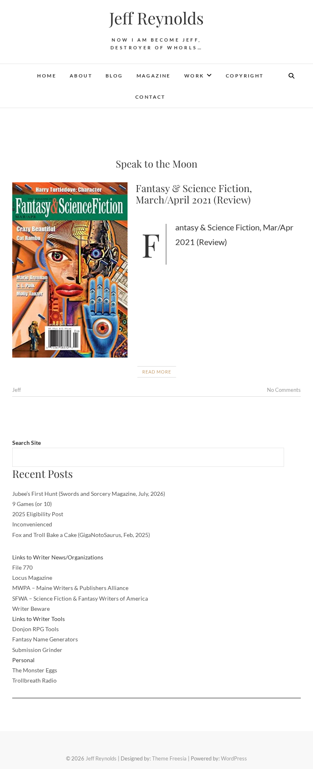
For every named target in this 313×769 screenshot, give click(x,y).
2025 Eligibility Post (37, 513)
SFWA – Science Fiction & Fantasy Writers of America (80, 598)
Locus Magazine (32, 577)
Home (46, 76)
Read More (156, 371)
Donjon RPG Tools (35, 628)
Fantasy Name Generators (45, 639)
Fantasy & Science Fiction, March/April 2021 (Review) (194, 193)
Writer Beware (31, 608)
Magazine (154, 76)
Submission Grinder (37, 649)
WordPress (234, 758)
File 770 (22, 567)
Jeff (16, 390)
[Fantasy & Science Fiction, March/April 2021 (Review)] (70, 270)
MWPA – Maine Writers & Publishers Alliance (70, 587)
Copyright (245, 76)
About (81, 76)
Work (194, 76)
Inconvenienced (32, 524)
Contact (150, 97)
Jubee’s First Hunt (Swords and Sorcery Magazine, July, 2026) (88, 493)
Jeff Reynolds (156, 18)
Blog (114, 76)
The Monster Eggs (34, 670)
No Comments (284, 390)
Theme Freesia (169, 758)
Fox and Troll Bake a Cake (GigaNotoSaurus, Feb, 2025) (81, 534)
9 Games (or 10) (32, 503)
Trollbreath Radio (34, 680)
